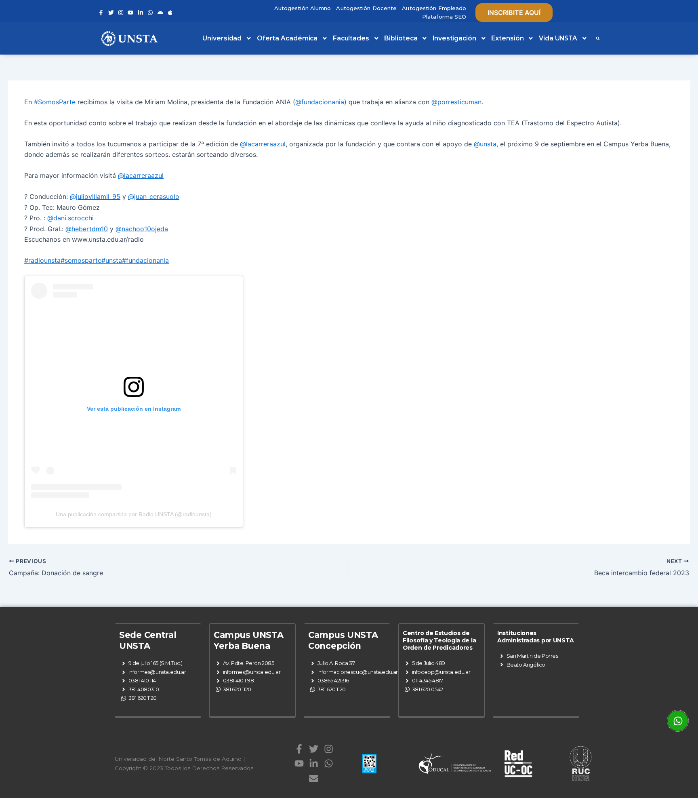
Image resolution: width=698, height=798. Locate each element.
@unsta (485, 144)
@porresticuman (456, 102)
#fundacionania (145, 260)
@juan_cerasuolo (153, 196)
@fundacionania (319, 102)
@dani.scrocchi (70, 218)
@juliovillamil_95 (95, 196)
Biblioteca (400, 38)
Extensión (507, 38)
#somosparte (81, 260)
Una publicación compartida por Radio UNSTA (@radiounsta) (134, 514)
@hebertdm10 (86, 229)
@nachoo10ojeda (142, 229)
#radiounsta (42, 260)
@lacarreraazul (263, 144)
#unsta (111, 260)
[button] (597, 38)
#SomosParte (55, 102)
